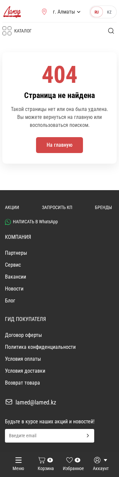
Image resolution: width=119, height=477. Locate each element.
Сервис (13, 265)
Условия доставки (25, 371)
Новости (14, 289)
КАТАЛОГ (23, 30)
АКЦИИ (12, 207)
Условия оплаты (23, 359)
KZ (109, 12)
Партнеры (16, 253)
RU (97, 12)
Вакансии (15, 277)
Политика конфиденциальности (40, 347)
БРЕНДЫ (103, 207)
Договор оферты (23, 335)
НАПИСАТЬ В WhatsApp (35, 221)
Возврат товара (22, 383)
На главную (59, 145)
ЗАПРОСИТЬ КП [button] (57, 207)
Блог (10, 300)
